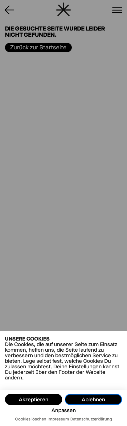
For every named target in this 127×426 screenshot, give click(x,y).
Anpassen (63, 410)
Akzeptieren (33, 399)
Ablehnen (93, 399)
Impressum (58, 418)
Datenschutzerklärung (91, 418)
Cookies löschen (30, 418)
